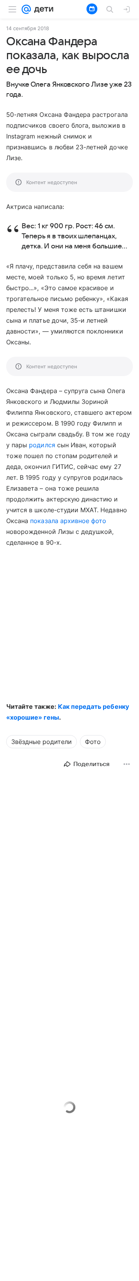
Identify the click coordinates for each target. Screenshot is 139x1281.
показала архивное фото (68, 521)
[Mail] (26, 9)
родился (42, 445)
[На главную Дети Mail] (42, 9)
